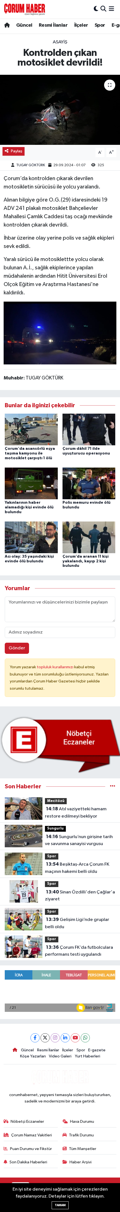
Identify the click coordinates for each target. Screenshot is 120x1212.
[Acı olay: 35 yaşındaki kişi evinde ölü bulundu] (31, 537)
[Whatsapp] (85, 1037)
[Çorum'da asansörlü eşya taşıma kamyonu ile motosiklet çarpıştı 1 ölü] (31, 429)
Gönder (17, 648)
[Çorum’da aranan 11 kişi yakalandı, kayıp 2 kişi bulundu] (89, 537)
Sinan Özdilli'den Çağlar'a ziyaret (80, 896)
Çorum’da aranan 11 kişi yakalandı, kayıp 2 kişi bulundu (86, 561)
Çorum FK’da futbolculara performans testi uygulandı (79, 951)
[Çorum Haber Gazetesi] (24, 9)
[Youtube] (75, 1037)
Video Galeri (60, 1056)
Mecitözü (55, 801)
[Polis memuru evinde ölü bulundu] (89, 483)
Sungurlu (55, 828)
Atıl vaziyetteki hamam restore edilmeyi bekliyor (76, 812)
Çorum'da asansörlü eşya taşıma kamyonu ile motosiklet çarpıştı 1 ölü (30, 453)
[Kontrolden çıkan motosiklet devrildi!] (60, 110)
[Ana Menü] (111, 9)
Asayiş (60, 42)
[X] (45, 1037)
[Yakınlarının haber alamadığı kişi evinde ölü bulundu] (31, 483)
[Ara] (103, 9)
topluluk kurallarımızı (55, 667)
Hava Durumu (82, 1121)
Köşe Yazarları (33, 1056)
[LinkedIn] (65, 1037)
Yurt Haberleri (87, 1056)
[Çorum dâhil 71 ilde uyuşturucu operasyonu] (89, 429)
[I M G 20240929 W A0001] (60, 333)
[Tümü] (112, 786)
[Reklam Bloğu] (60, 744)
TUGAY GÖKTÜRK (30, 165)
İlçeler (81, 25)
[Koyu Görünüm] (96, 9)
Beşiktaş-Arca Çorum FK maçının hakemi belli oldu (77, 868)
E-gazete (96, 1050)
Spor (100, 25)
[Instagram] (55, 1037)
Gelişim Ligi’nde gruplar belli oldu (77, 923)
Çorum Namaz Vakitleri (31, 1135)
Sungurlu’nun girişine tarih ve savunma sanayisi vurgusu (79, 840)
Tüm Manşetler (82, 1149)
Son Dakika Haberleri (28, 1162)
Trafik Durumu (81, 1135)
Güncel (24, 25)
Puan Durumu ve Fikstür (31, 1149)
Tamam (60, 1205)
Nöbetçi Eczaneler (27, 1121)
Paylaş (16, 151)
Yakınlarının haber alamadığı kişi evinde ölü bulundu (29, 507)
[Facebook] (35, 1037)
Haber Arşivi (80, 1162)
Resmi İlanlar (53, 25)
